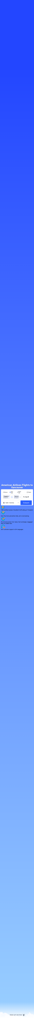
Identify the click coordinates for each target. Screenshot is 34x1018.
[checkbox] (29, 492)
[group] (7, 497)
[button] (31, 2)
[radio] (5, 492)
